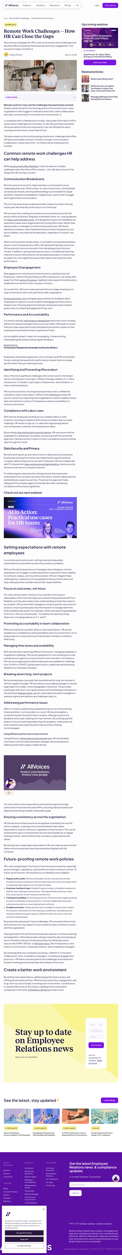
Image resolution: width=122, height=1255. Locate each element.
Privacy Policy (83, 1249)
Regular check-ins (27, 693)
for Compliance (52, 1179)
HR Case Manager (32, 1194)
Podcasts (7, 1198)
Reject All (24, 1239)
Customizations (31, 1203)
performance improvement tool (36, 738)
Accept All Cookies (24, 1233)
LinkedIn (99, 1223)
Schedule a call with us (39, 989)
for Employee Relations (51, 1174)
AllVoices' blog (41, 943)
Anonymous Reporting (29, 1172)
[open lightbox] (35, 775)
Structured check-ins (14, 298)
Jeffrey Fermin (16, 54)
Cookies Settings (24, 1246)
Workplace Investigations (30, 1181)
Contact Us (7, 1177)
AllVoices (54, 394)
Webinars (7, 1201)
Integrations (29, 1191)
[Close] (43, 1209)
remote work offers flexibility (24, 166)
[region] (24, 1229)
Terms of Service (70, 1249)
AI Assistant (29, 1168)
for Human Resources (50, 1169)
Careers (6, 1173)
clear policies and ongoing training (34, 432)
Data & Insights (30, 1177)
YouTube (83, 1223)
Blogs (5, 1188)
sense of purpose (28, 280)
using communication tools (20, 219)
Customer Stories (10, 1192)
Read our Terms (95, 1061)
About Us (6, 1170)
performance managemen (36, 320)
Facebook (107, 1223)
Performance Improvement (30, 1198)
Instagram (91, 1223)
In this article (11, 97)
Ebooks (6, 1195)
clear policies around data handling (41, 464)
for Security (50, 1185)
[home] (11, 5)
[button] (27, 5)
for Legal (49, 1182)
